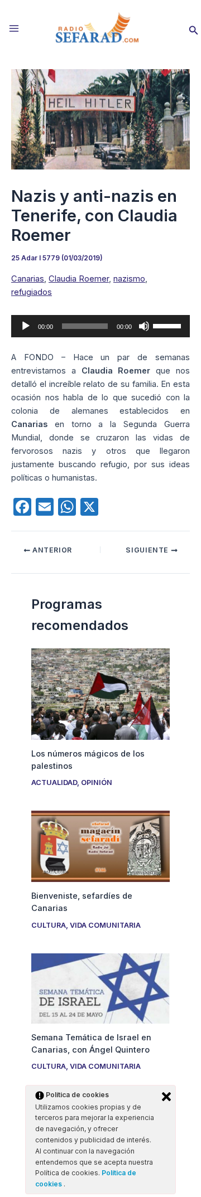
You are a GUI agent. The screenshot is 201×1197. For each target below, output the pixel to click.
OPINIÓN (96, 782)
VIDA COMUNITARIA (105, 925)
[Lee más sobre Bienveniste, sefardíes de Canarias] (100, 846)
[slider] (168, 325)
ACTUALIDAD (54, 782)
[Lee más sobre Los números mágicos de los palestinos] (100, 694)
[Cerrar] (166, 1096)
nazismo (129, 279)
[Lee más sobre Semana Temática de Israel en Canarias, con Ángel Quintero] (100, 988)
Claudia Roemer (79, 279)
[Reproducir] (25, 326)
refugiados (31, 292)
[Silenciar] (144, 326)
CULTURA (48, 925)
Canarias (27, 279)
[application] (100, 326)
